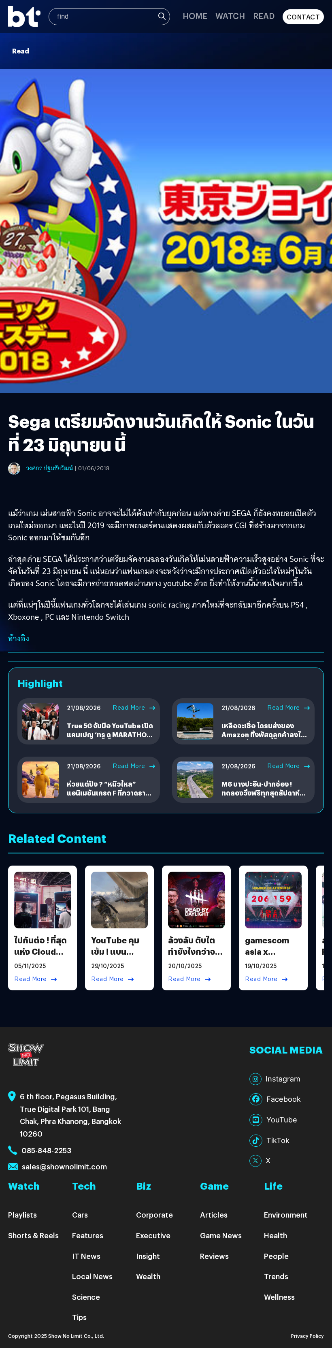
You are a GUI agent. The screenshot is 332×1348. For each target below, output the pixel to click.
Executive (153, 1235)
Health (275, 1235)
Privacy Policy (307, 1335)
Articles (214, 1214)
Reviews (214, 1256)
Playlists (22, 1214)
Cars (80, 1214)
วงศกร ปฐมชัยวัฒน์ (49, 468)
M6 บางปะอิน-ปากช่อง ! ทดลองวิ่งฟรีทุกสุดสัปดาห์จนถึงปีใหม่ (260, 793)
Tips (79, 1317)
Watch (230, 15)
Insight (148, 1256)
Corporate (154, 1214)
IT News (86, 1256)
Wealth (148, 1276)
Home (195, 15)
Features (87, 1235)
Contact (303, 16)
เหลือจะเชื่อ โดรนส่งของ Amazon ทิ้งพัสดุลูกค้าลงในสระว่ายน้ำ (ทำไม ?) (263, 735)
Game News (221, 1235)
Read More (129, 707)
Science (86, 1297)
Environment (286, 1214)
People (276, 1256)
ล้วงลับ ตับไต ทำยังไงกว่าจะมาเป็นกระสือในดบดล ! (193, 957)
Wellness (279, 1297)
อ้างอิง (18, 638)
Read (264, 15)
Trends (276, 1276)
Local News (92, 1276)
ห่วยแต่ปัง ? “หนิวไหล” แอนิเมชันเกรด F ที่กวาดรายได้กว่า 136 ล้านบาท (108, 793)
